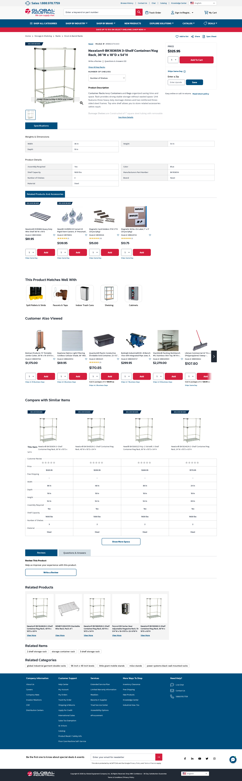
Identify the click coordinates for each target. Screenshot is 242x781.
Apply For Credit (65, 710)
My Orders (62, 694)
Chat (154, 3)
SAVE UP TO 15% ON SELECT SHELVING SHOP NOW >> (121, 30)
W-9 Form (62, 725)
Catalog (163, 3)
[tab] (41, 125)
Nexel (90, 43)
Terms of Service (150, 763)
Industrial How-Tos (131, 705)
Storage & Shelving (43, 35)
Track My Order (64, 699)
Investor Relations (34, 699)
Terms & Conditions (115, 777)
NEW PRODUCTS (133, 23)
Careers (29, 689)
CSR (28, 705)
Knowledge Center (179, 3)
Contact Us (142, 3)
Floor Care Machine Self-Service (72, 741)
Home (28, 35)
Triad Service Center (99, 705)
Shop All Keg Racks (96, 67)
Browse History (127, 3)
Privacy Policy (135, 763)
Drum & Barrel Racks (73, 35)
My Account (63, 689)
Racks (58, 35)
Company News (32, 694)
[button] (203, 3)
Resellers (94, 694)
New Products (128, 694)
